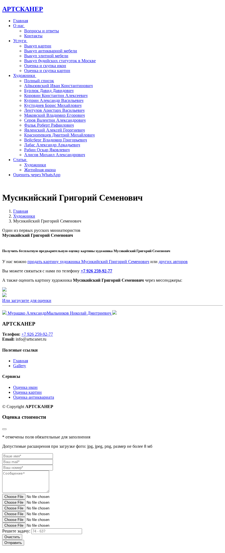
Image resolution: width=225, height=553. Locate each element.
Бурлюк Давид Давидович (49, 90)
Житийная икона (40, 169)
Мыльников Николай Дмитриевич (79, 313)
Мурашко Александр (27, 313)
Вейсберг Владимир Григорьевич (55, 140)
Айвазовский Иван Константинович (58, 85)
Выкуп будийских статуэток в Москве (60, 60)
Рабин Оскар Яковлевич (47, 149)
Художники (35, 165)
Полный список (39, 80)
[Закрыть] (4, 429)
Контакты (33, 35)
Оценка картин (27, 392)
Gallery (19, 365)
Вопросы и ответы (41, 30)
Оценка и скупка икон (45, 65)
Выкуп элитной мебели (46, 55)
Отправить (13, 543)
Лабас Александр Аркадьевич (52, 144)
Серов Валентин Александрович (55, 120)
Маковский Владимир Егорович (54, 115)
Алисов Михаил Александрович (54, 154)
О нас (19, 25)
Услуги (20, 40)
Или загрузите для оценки (26, 300)
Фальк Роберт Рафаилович (49, 125)
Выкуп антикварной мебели (50, 51)
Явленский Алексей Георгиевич (54, 130)
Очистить (12, 537)
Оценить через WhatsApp (36, 174)
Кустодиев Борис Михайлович (52, 105)
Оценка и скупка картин (47, 70)
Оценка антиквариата (33, 397)
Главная (20, 20)
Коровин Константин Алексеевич (56, 95)
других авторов (173, 261)
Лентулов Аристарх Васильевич (54, 110)
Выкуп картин (37, 46)
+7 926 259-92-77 (96, 271)
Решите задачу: (16, 531)
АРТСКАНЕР (22, 9)
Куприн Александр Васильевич (53, 100)
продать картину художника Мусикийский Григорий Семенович (88, 261)
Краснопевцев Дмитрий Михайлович (59, 135)
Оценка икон (25, 387)
